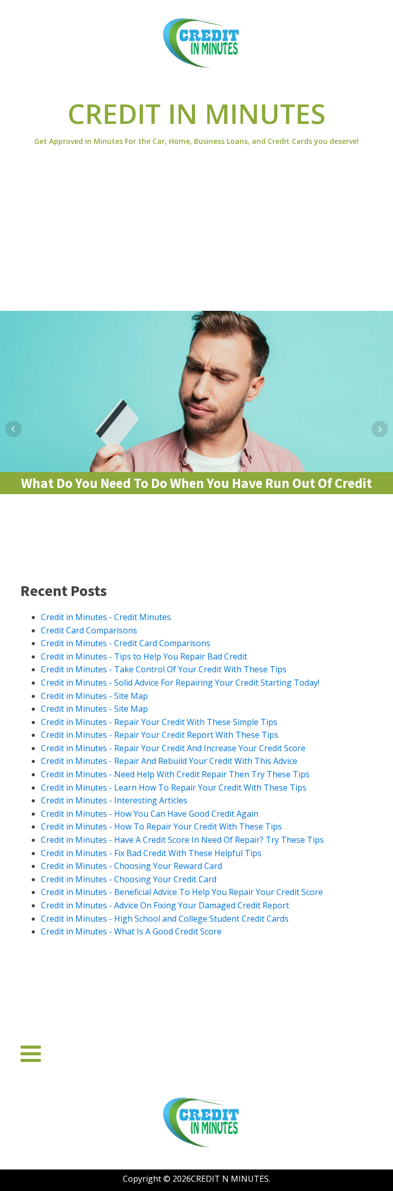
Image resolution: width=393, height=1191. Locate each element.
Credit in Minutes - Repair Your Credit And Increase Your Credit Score (173, 748)
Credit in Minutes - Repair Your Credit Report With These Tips (159, 734)
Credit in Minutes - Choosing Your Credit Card (128, 879)
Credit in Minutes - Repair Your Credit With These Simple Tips (159, 722)
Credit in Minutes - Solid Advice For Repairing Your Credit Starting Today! (180, 682)
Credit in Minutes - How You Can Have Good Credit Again (149, 813)
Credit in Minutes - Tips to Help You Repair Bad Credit (144, 656)
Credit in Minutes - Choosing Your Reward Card (131, 865)
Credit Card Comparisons (89, 630)
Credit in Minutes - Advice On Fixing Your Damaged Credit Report (165, 905)
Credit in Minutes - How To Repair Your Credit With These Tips (161, 826)
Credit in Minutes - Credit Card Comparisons (125, 643)
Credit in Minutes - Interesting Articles (114, 800)
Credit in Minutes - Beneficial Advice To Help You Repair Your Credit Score (182, 892)
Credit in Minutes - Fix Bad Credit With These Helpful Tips (151, 853)
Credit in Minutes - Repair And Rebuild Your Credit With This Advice (169, 761)
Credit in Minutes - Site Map (94, 695)
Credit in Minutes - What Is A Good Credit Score (131, 931)
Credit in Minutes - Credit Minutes (106, 617)
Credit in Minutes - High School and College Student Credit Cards (165, 918)
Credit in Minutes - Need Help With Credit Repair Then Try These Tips (175, 774)
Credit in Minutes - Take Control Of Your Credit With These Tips (164, 669)
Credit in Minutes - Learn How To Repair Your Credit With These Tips (174, 787)
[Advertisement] (196, 234)
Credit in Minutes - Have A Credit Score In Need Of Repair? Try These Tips (182, 839)
